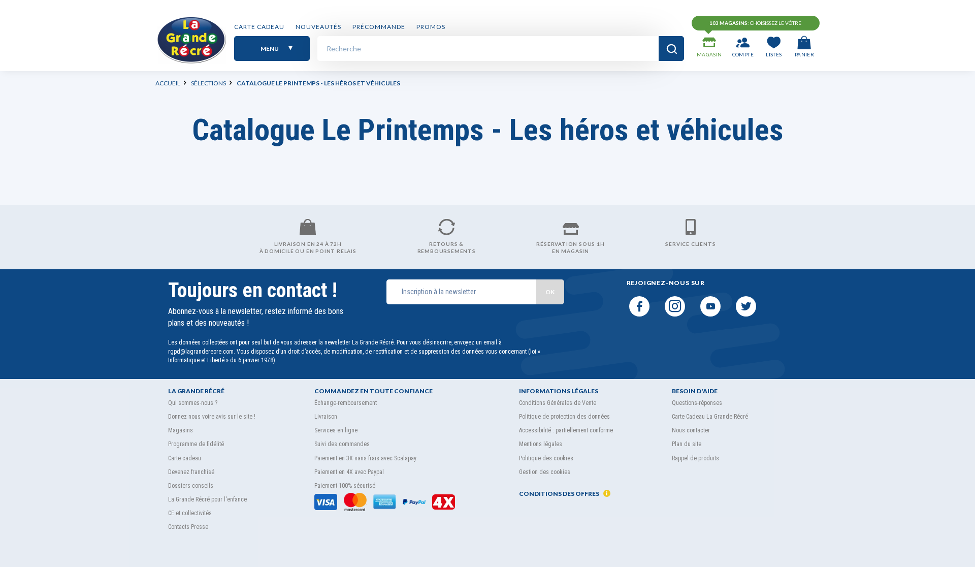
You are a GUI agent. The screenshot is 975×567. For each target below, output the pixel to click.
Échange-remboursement (345, 402)
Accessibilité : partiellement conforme (566, 430)
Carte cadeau (259, 26)
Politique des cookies (546, 458)
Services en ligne (336, 430)
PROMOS (430, 26)
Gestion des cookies (544, 472)
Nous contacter (691, 430)
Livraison (325, 416)
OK (550, 292)
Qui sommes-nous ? (192, 402)
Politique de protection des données (564, 416)
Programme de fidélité (196, 444)
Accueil (167, 83)
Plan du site (686, 444)
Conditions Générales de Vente (557, 402)
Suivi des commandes (342, 444)
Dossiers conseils (190, 485)
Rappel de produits (695, 458)
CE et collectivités (190, 513)
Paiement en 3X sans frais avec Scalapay (365, 458)
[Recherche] (671, 48)
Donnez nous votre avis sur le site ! (211, 416)
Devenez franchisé (191, 472)
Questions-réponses (697, 402)
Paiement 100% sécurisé (344, 485)
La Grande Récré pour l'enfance (207, 499)
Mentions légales (540, 444)
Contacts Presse (188, 526)
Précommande (378, 26)
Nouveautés (318, 26)
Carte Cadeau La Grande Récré (710, 416)
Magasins (180, 430)
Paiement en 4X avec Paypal (349, 472)
